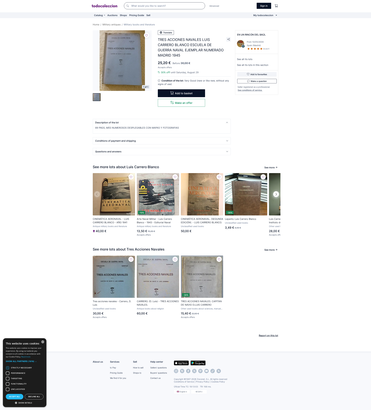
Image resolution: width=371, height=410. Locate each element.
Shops (123, 15)
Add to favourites (258, 74)
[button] (161, 122)
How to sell (138, 367)
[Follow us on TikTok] (212, 371)
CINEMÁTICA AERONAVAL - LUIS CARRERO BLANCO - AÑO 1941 (111, 220)
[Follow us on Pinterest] (200, 371)
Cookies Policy (218, 381)
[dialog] (24, 372)
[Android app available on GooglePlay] (198, 362)
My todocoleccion (263, 15)
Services (114, 361)
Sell (148, 15)
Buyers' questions (158, 373)
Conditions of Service (184, 381)
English (183, 392)
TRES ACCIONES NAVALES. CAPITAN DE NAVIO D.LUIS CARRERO (201, 303)
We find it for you (118, 378)
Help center (156, 361)
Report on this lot (268, 335)
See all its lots (244, 59)
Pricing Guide (136, 15)
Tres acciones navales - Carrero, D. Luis (112, 303)
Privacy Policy (202, 381)
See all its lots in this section (252, 65)
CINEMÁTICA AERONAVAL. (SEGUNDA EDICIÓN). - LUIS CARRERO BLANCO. (202, 220)
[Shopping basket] (276, 6)
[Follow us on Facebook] (188, 371)
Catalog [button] (98, 15)
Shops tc (137, 373)
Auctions (112, 15)
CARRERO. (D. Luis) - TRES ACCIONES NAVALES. (158, 303)
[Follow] (146, 35)
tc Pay (113, 367)
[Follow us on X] (194, 371)
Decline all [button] (34, 396)
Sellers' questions (158, 367)
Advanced (214, 6)
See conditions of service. (250, 90)
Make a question (259, 81)
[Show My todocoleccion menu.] (276, 15)
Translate (167, 32)
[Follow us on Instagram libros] (182, 371)
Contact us (155, 378)
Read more (26, 356)
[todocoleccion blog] (219, 371)
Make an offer (183, 102)
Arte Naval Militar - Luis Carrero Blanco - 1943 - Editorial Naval (154, 220)
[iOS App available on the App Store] (181, 362)
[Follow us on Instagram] (176, 371)
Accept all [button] (14, 396)
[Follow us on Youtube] (206, 371)
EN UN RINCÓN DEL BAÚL (251, 34)
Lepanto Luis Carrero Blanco (240, 218)
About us (98, 361)
